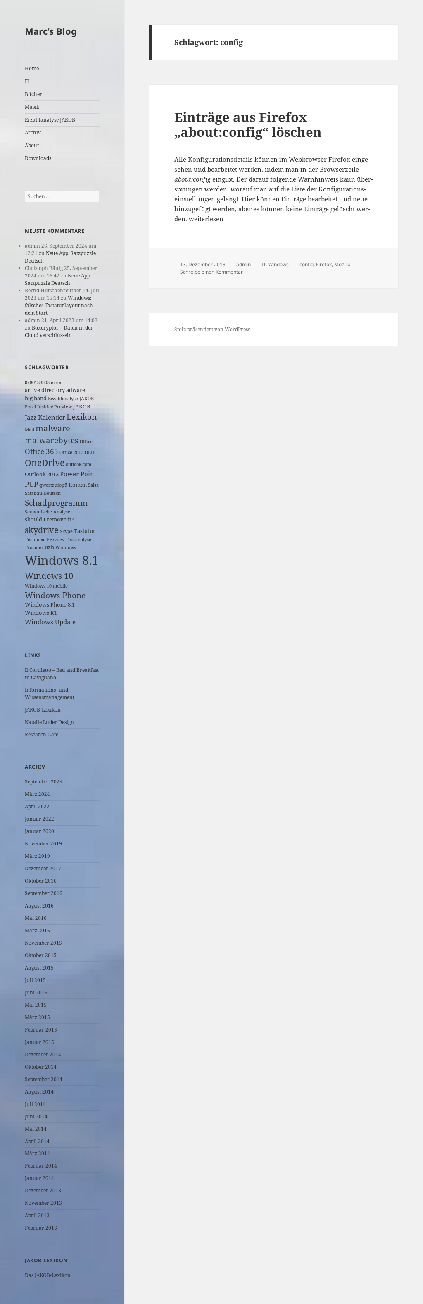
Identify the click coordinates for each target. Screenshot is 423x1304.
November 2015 (43, 942)
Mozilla (342, 264)
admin (243, 264)
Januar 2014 (39, 1178)
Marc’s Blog (51, 31)
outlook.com (78, 464)
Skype (66, 531)
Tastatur (84, 531)
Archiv (33, 132)
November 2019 (43, 843)
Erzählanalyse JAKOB (50, 119)
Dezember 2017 (43, 868)
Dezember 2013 (43, 1190)
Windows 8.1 (61, 560)
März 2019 (37, 856)
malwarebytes (51, 440)
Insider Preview (54, 407)
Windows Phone (55, 595)
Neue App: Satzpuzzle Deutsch (58, 279)
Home (32, 68)
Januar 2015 (39, 1042)
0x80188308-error (43, 382)
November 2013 (43, 1202)
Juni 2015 (36, 992)
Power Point (78, 474)
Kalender (51, 417)
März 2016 (37, 930)
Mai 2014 (36, 1128)
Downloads (38, 158)
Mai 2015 (36, 1004)
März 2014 (37, 1153)
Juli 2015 (35, 980)
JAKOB (81, 406)
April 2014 (37, 1141)
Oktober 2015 (41, 955)
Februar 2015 (41, 1029)
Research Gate (41, 734)
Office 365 (41, 451)
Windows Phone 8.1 (50, 604)
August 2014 (39, 1091)
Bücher (33, 94)
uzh (49, 547)
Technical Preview (44, 539)
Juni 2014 (36, 1116)
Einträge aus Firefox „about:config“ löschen (248, 124)
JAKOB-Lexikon (43, 709)
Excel (30, 407)
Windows (65, 547)
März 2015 (37, 1017)
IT (27, 81)
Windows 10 (49, 575)
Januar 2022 (39, 818)
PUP (31, 484)
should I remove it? (49, 519)
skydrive (42, 529)
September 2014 (43, 1079)
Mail (29, 429)
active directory (45, 390)
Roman (78, 484)
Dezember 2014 (43, 1054)
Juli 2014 (35, 1104)
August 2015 (39, 967)
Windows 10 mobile (46, 586)
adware (75, 390)
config (306, 264)
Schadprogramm (56, 502)
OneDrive (44, 462)
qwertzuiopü (53, 485)
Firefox (324, 264)
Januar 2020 (39, 831)
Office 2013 (71, 452)
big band (36, 398)
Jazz (31, 417)
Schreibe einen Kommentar (211, 271)
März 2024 (37, 794)
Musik (32, 106)
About (32, 145)
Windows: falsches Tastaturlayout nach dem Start (59, 305)
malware (53, 428)
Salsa (93, 485)
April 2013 (37, 1215)
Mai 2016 (36, 918)
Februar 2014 (41, 1165)
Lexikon (82, 416)
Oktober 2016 (41, 880)
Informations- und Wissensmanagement (49, 693)
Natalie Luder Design (49, 722)
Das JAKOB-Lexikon (48, 1275)
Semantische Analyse (47, 512)
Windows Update (50, 622)
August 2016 (39, 905)
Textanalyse (78, 539)
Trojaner (34, 547)
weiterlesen (208, 219)
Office (86, 441)
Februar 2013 (41, 1227)
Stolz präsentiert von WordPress (212, 329)
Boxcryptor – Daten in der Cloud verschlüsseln (59, 331)
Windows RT (41, 612)
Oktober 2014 (41, 1066)
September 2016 (43, 893)
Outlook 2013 (42, 474)
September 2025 (43, 781)
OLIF (90, 452)
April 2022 (37, 806)
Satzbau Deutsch (43, 493)
